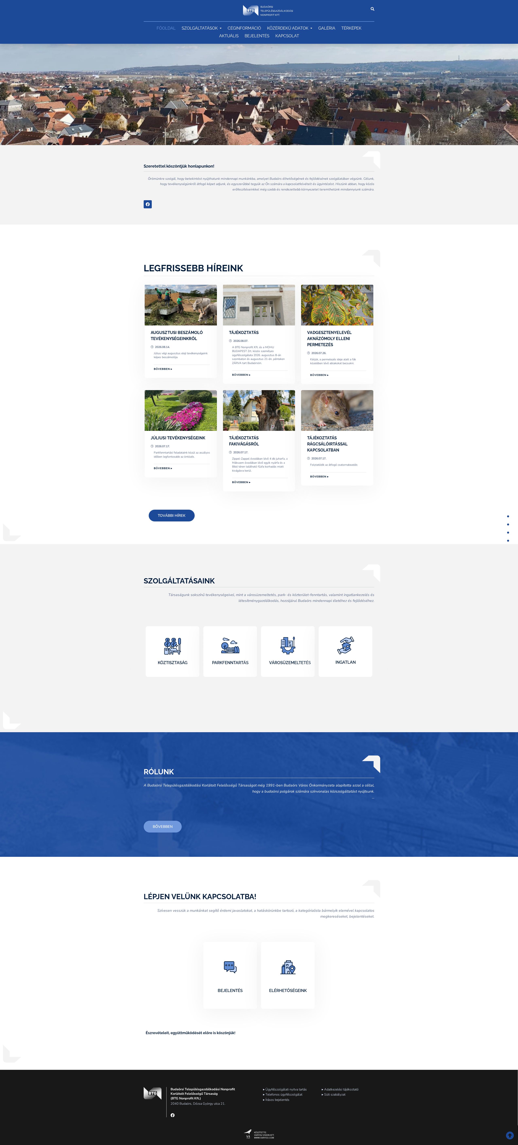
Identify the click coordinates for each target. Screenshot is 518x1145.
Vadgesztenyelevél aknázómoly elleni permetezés (329, 338)
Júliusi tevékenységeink (178, 438)
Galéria (326, 28)
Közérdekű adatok (287, 28)
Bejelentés (257, 35)
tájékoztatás (244, 332)
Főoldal (166, 28)
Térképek (351, 28)
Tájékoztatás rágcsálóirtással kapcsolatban (327, 444)
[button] (202, 28)
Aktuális (229, 35)
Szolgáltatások (200, 28)
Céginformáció (244, 28)
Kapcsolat (287, 35)
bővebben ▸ (163, 368)
